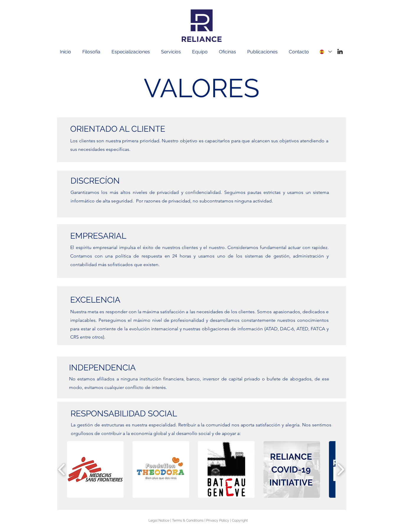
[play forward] (340, 470)
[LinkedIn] (340, 51)
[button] (94, 51)
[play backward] (61, 470)
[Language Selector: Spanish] (325, 51)
